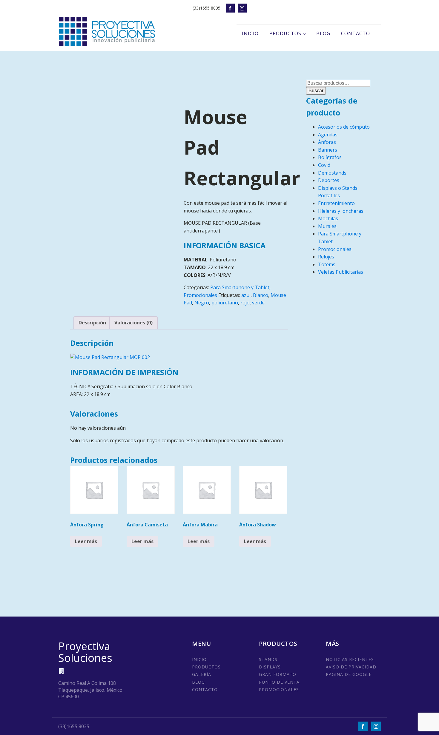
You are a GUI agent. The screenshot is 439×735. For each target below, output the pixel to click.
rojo (245, 302)
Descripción (92, 322)
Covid (324, 165)
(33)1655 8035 (206, 8)
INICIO (199, 659)
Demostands (332, 173)
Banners (327, 150)
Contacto (355, 33)
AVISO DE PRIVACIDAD (351, 667)
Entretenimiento (336, 203)
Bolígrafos (330, 157)
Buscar (315, 90)
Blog (323, 33)
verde (258, 302)
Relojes (326, 256)
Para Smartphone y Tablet (239, 287)
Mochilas (328, 218)
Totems (326, 264)
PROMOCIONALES (279, 689)
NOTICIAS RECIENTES (350, 659)
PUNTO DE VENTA (279, 682)
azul (246, 295)
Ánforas (327, 142)
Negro (201, 302)
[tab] (92, 322)
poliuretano (224, 302)
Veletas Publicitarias (340, 272)
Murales (327, 226)
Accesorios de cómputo (344, 127)
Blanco (260, 295)
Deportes (328, 180)
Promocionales (200, 295)
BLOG (198, 682)
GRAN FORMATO (277, 674)
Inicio (250, 33)
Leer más (86, 541)
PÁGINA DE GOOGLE (349, 674)
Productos (285, 33)
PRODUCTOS (206, 667)
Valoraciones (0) (133, 322)
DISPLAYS (270, 667)
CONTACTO (205, 689)
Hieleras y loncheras (340, 211)
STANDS (268, 659)
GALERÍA (201, 674)
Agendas (327, 134)
